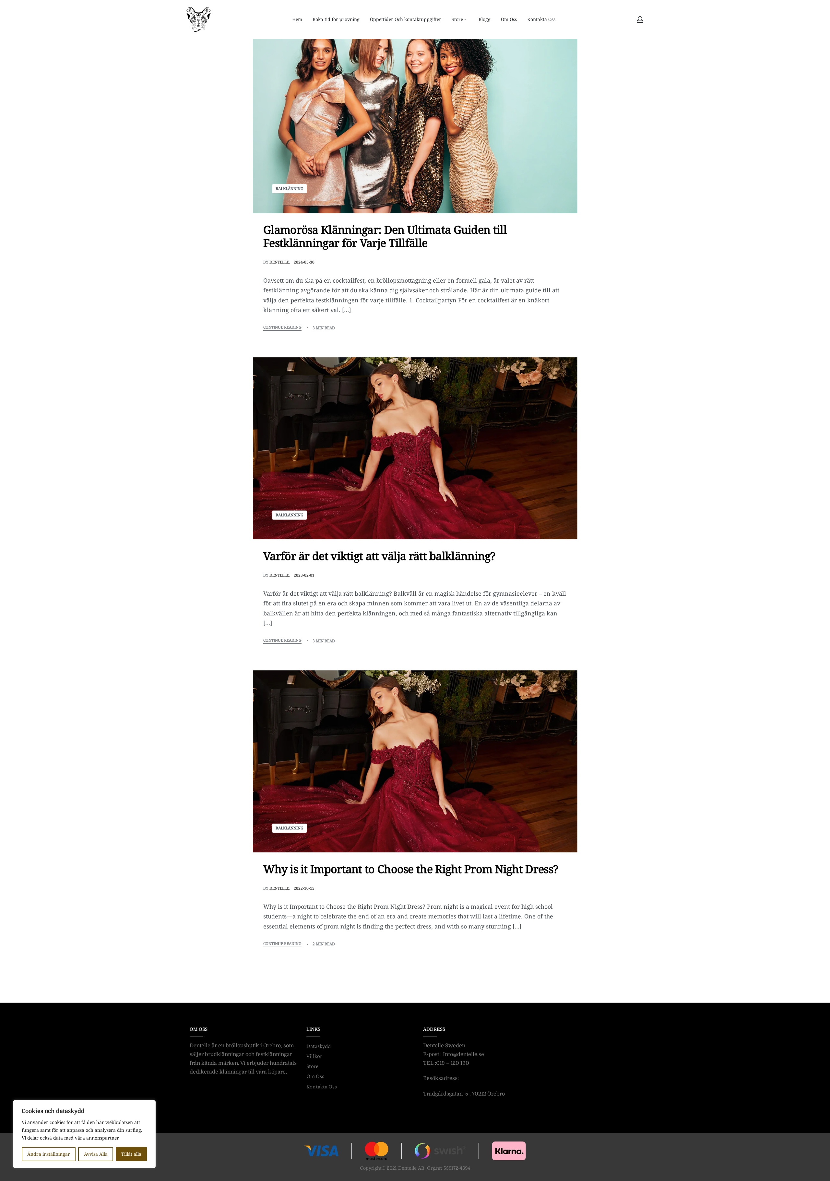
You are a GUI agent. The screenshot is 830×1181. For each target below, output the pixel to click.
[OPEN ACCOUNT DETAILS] (640, 19)
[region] (84, 1134)
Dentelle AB (411, 1168)
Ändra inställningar (48, 1154)
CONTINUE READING (282, 327)
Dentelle (279, 262)
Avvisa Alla (96, 1154)
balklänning (289, 188)
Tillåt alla (131, 1154)
